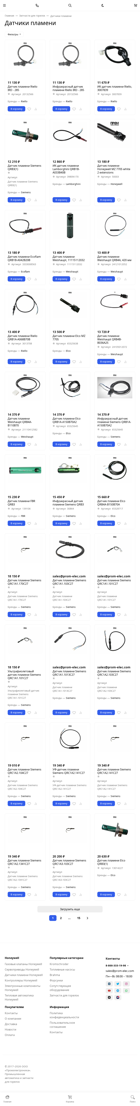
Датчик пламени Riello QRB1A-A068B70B (22, 337)
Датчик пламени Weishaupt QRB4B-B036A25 (109, 339)
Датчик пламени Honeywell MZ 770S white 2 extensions (113, 169)
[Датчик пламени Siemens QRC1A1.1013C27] (70, 644)
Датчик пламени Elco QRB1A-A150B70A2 (67, 420)
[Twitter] (117, 984)
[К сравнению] (35, 109)
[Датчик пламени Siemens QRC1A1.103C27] (70, 553)
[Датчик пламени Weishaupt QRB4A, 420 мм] (114, 230)
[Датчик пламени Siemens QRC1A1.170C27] (25, 553)
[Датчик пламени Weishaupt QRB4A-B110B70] (25, 392)
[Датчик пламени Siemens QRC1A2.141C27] (114, 742)
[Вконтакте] (109, 984)
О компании (13, 1018)
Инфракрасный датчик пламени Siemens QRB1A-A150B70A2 (114, 422)
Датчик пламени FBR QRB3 (21, 502)
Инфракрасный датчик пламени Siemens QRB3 (68, 502)
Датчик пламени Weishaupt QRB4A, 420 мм (114, 258)
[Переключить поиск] (70, 5)
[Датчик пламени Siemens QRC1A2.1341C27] (25, 833)
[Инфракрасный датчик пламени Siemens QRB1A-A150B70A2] (114, 392)
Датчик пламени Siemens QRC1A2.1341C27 (24, 862)
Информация (59, 1007)
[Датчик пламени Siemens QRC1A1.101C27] (114, 553)
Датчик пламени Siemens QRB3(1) (24, 167)
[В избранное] (29, 109)
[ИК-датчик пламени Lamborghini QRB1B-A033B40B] (70, 139)
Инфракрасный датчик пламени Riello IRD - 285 (68, 88)
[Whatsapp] (126, 990)
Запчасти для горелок (64, 995)
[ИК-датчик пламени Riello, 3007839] (114, 60)
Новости (10, 1029)
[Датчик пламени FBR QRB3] (25, 474)
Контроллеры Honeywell (21, 980)
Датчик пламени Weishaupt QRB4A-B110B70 (20, 422)
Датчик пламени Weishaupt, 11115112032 (69, 258)
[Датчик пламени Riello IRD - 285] (25, 60)
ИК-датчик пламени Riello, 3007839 (114, 88)
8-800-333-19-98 (116, 965)
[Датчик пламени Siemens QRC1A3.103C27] (70, 833)
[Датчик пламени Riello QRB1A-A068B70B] (25, 309)
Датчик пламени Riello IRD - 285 (22, 88)
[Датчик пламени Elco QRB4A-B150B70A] (114, 474)
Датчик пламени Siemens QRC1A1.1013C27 (69, 673)
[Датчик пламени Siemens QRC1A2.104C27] (25, 742)
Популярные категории (66, 958)
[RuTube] (117, 997)
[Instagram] (126, 984)
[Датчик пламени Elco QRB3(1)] (114, 833)
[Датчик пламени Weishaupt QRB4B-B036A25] (114, 309)
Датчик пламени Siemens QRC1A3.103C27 (69, 862)
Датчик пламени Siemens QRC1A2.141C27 (114, 771)
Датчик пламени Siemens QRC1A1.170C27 (24, 582)
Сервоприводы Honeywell (22, 969)
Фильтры (13, 34)
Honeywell (12, 958)
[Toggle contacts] (37, 5)
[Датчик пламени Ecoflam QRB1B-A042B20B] (25, 230)
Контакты (11, 1013)
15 (78, 918)
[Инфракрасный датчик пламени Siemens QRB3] (70, 474)
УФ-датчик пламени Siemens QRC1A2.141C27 (69, 771)
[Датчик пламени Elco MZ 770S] (70, 309)
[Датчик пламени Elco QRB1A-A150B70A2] (70, 392)
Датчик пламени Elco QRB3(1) (111, 862)
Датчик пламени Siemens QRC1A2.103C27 (114, 673)
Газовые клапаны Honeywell (23, 964)
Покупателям (14, 1007)
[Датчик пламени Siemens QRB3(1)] (25, 139)
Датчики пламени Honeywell (24, 975)
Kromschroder (59, 964)
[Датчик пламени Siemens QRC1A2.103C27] (114, 644)
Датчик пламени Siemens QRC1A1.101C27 (114, 582)
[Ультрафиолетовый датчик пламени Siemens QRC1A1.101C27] (25, 644)
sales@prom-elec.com (120, 971)
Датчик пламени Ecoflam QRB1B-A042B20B (24, 258)
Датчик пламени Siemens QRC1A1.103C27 (69, 582)
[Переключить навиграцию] (4, 5)
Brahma (55, 975)
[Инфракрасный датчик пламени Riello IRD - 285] (70, 60)
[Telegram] (117, 990)
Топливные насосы (62, 969)
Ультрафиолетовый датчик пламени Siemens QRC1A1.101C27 (24, 675)
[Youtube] (109, 990)
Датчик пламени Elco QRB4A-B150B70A (111, 502)
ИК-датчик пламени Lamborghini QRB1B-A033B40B (66, 169)
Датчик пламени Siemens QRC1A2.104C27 (24, 771)
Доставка (11, 1024)
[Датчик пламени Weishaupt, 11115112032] (70, 230)
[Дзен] (109, 997)
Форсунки (56, 980)
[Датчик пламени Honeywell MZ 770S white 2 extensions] (114, 139)
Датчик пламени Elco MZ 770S (69, 337)
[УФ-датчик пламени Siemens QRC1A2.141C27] (70, 742)
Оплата (10, 1035)
